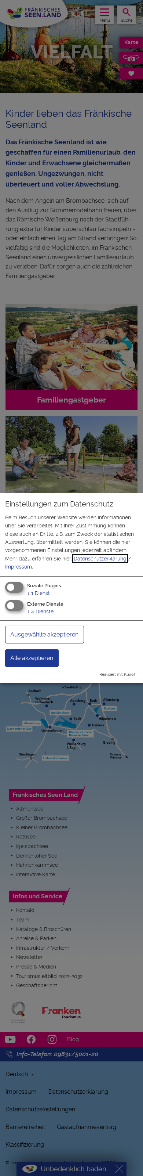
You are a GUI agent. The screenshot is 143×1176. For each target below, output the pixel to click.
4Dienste (40, 611)
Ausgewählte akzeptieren (44, 634)
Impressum (18, 567)
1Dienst (38, 593)
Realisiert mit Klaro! (117, 674)
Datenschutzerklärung (100, 559)
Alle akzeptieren (31, 657)
